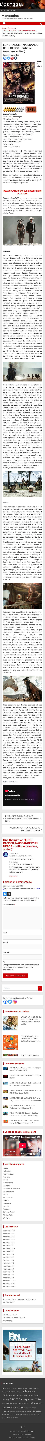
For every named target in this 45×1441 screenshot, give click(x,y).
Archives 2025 (9, 1234)
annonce (11, 1391)
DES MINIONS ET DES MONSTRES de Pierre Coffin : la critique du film (31, 1019)
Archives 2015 (8, 1263)
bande (31, 1391)
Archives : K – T (9, 1284)
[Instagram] (15, 1002)
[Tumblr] (15, 58)
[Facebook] (4, 58)
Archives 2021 (8, 1245)
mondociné (15, 1407)
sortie (31, 1415)
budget (36, 1395)
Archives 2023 (9, 1240)
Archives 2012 (8, 1272)
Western (6, 1218)
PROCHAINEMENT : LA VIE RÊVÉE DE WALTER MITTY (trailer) (25, 829)
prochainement (21, 1411)
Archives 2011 (8, 1275)
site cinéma (24, 1415)
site (17, 1415)
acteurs (14, 1388)
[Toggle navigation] (4, 23)
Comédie (6, 1186)
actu (30, 1388)
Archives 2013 (8, 1269)
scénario (12, 1415)
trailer (3, 1417)
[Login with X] (9, 894)
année (19, 1392)
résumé (5, 1414)
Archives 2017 (8, 1257)
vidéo (8, 1417)
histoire (9, 1403)
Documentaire (8, 1191)
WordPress (30, 1437)
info (20, 1403)
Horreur (6, 1206)
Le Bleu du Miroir (10, 1315)
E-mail (5, 942)
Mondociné (10, 16)
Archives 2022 (9, 1242)
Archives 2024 (9, 1237)
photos (5, 1411)
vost (12, 1417)
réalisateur (37, 1411)
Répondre (13, 876)
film (38, 1399)
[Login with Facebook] (5, 894)
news (34, 1408)
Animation (7, 1171)
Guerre (5, 1200)
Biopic (5, 1180)
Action (5, 1168)
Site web (6, 952)
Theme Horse (26, 1434)
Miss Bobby (7, 1321)
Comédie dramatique (11, 1189)
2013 (4, 1388)
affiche (4, 1392)
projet (29, 1411)
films (3, 1403)
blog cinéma (28, 1395)
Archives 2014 (8, 1266)
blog (21, 1395)
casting (5, 1399)
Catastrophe (8, 1183)
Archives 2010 (8, 1278)
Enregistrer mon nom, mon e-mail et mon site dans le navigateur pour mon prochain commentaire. (21, 967)
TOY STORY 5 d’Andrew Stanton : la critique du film (30, 1038)
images (15, 1403)
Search (40, 988)
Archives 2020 (9, 1248)
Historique (7, 1203)
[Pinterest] (12, 58)
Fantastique (7, 1197)
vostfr (16, 1417)
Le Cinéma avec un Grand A (14, 1318)
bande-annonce (10, 1395)
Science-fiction (9, 1212)
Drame (5, 1194)
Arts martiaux (8, 1174)
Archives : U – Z (9, 1286)
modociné (27, 1403)
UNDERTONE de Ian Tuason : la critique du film (22, 1351)
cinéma (15, 1399)
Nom (5, 933)
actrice (20, 1388)
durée (32, 1399)
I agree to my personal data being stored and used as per (21, 889)
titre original (38, 1415)
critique (25, 1399)
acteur (9, 1388)
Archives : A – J (9, 1281)
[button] (16, 1369)
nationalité (27, 1408)
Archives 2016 (8, 1260)
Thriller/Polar (8, 1215)
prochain (12, 1411)
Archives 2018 (8, 1254)
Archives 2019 (8, 1251)
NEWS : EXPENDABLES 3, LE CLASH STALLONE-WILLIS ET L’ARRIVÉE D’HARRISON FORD (23, 818)
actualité (36, 1388)
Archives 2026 (9, 1231)
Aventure (6, 1177)
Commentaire (9, 905)
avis (24, 1391)
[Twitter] (8, 58)
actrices (25, 1388)
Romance (6, 1209)
